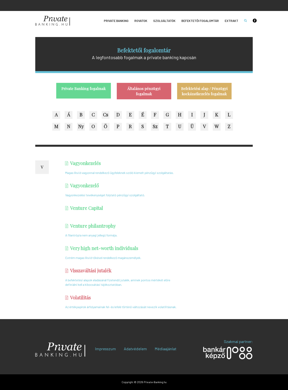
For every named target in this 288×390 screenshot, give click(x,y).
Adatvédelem (135, 348)
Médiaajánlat (165, 348)
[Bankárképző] (228, 352)
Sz (155, 126)
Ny (81, 126)
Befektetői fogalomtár (200, 21)
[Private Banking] (52, 21)
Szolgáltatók (164, 21)
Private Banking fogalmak (84, 88)
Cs (105, 114)
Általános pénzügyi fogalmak (143, 91)
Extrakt (231, 21)
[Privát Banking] (60, 350)
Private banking (116, 21)
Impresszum (105, 348)
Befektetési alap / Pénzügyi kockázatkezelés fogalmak (204, 91)
